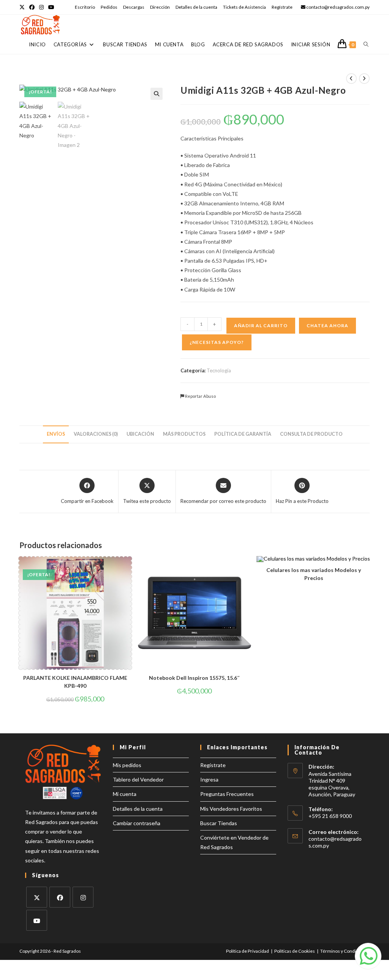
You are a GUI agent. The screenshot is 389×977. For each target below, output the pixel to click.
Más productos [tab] (184, 434)
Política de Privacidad (247, 951)
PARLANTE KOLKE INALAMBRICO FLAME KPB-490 (75, 681)
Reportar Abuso (200, 396)
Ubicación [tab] (140, 434)
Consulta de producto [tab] (311, 434)
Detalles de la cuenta (196, 7)
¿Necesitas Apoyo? (217, 342)
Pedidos (109, 7)
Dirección (160, 7)
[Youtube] (36, 920)
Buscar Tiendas (218, 823)
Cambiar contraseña (136, 823)
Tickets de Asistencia (244, 7)
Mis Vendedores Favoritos (231, 808)
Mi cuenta (124, 794)
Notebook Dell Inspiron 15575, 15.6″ (194, 677)
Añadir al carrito (261, 325)
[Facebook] (59, 897)
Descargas (133, 7)
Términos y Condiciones (345, 951)
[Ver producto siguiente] (364, 78)
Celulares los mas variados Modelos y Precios (313, 574)
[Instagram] (83, 897)
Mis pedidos (127, 765)
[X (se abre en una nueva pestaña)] (23, 7)
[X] (36, 897)
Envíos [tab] (56, 434)
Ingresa (209, 779)
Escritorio (85, 7)
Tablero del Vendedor (138, 779)
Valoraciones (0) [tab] (96, 434)
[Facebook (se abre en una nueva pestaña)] (32, 7)
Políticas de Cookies (294, 951)
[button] (156, 94)
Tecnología (219, 370)
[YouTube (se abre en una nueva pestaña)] (51, 7)
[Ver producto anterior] (351, 78)
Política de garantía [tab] (242, 434)
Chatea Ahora (327, 325)
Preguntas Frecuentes (227, 794)
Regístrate (282, 7)
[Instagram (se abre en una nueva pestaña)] (41, 7)
